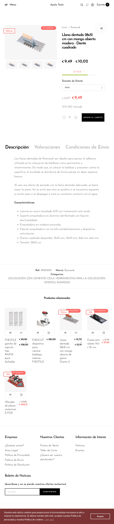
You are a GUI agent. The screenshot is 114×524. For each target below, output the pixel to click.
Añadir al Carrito (48, 332)
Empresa (11, 437)
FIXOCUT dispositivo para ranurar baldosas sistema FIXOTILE (38, 351)
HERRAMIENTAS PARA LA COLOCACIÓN (80, 278)
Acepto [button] (100, 516)
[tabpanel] (31, 42)
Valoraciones (47, 147)
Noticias (80, 445)
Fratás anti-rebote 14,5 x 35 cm (93, 344)
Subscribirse (49, 492)
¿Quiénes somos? (14, 445)
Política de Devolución (17, 465)
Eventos (79, 450)
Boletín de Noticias (18, 475)
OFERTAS (49, 282)
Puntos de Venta (49, 445)
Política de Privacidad (17, 455)
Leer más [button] (49, 519)
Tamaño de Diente (72, 81)
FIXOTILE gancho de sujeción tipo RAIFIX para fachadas (11, 351)
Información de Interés (90, 437)
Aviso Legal (11, 450)
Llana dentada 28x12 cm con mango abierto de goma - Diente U (66, 351)
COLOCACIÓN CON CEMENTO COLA (31, 278)
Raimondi (69, 270)
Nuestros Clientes (52, 437)
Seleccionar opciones (21, 332)
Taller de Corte (48, 450)
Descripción (17, 147)
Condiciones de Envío (87, 147)
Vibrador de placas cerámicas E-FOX (10, 407)
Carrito (102, 5)
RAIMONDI (63, 282)
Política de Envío (14, 460)
